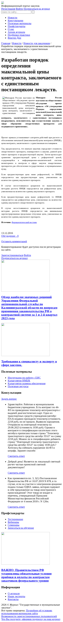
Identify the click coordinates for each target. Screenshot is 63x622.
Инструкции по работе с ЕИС (24, 377)
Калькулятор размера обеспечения (26, 383)
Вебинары (13, 522)
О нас (11, 29)
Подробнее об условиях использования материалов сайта (26, 612)
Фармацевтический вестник (24, 222)
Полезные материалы (19, 23)
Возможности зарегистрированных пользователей (29, 616)
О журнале (14, 593)
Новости (12, 17)
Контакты (13, 599)
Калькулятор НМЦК (19, 380)
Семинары (13, 525)
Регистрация (8, 8)
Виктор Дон (14, 37)
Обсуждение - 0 (10, 236)
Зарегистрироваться (12, 255)
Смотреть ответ (16, 456)
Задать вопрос (9, 399)
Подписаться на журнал (37, 8)
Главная (5, 43)
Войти (19, 8)
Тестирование (15, 519)
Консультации (15, 20)
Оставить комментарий (14, 241)
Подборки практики (19, 35)
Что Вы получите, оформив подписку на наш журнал (30, 619)
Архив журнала (16, 32)
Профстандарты (16, 26)
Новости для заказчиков (36, 43)
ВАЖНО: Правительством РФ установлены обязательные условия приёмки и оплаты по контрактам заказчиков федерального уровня (26, 575)
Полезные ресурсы (18, 386)
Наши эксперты (16, 596)
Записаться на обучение (21, 528)
